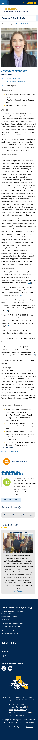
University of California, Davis (14, 697)
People (11, 24)
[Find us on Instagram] (3, 668)
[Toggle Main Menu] (3, 2)
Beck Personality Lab (18, 532)
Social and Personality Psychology (18, 514)
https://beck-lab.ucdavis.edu (14, 81)
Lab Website (18, 591)
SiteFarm (29, 727)
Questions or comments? (18, 704)
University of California (14, 712)
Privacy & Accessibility (18, 707)
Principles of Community (18, 709)
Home (4, 24)
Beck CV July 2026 (11, 451)
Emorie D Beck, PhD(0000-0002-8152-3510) (12, 473)
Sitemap (28, 712)
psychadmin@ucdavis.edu (11, 626)
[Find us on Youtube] (10, 668)
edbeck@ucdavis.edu (12, 78)
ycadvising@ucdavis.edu (10, 633)
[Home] (18, 10)
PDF (29, 283)
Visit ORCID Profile (11, 500)
